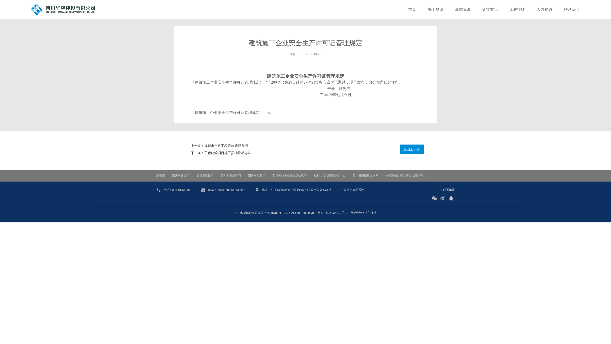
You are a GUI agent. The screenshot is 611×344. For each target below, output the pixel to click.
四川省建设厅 (180, 175)
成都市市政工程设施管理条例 (226, 146)
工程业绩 (517, 9)
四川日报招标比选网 (365, 175)
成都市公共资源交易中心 (329, 175)
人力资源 (544, 9)
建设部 (160, 175)
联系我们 (571, 9)
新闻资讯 (462, 9)
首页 (412, 9)
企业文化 (490, 9)
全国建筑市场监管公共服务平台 (405, 175)
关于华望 (435, 9)
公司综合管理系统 (352, 190)
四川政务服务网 (231, 175)
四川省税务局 (256, 175)
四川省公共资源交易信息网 (289, 175)
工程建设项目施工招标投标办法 (227, 153)
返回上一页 (411, 149)
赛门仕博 (370, 213)
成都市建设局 (205, 175)
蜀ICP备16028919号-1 (332, 213)
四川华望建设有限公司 (249, 213)
